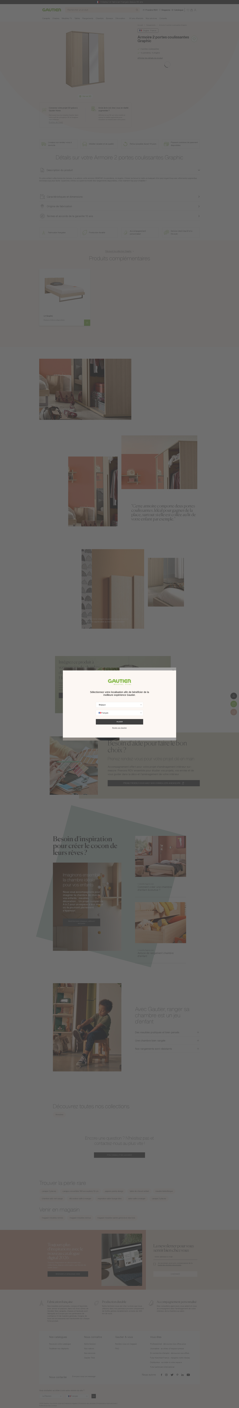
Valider (119, 722)
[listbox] (119, 705)
